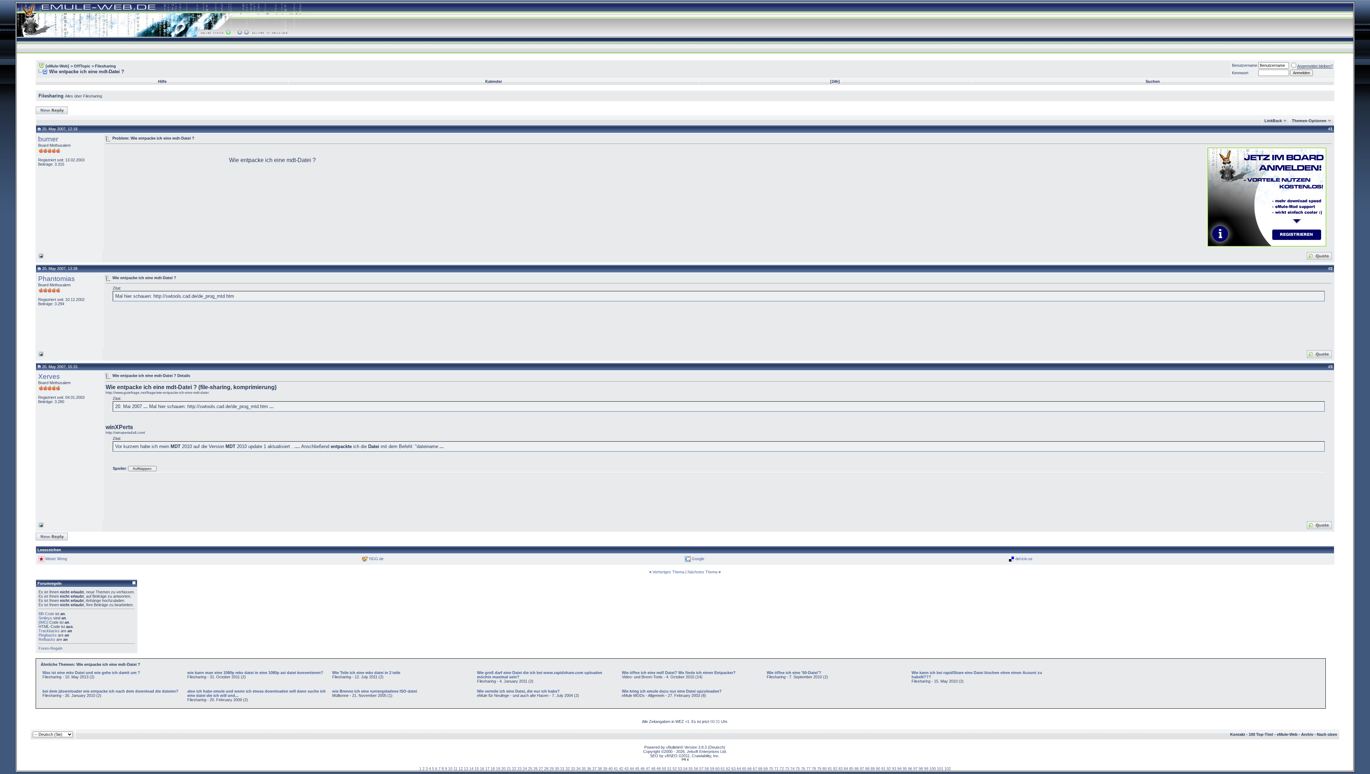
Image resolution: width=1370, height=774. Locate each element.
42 (621, 769)
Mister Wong (56, 559)
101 (940, 769)
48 (653, 769)
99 (926, 769)
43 (626, 769)
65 (744, 769)
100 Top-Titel (1261, 734)
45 (637, 769)
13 (466, 769)
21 (509, 769)
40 (610, 769)
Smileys (45, 618)
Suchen (1153, 81)
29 (551, 769)
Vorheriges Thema (668, 572)
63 (733, 769)
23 (519, 769)
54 (685, 769)
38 (600, 769)
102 (947, 769)
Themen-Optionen (1309, 121)
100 (932, 769)
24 (525, 769)
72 (782, 769)
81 (830, 769)
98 (921, 769)
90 (878, 769)
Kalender (493, 81)
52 (675, 769)
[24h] (835, 81)
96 (910, 769)
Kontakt (1237, 734)
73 (787, 769)
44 (632, 769)
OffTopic (82, 66)
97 (915, 769)
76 (803, 769)
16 (482, 769)
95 (905, 769)
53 (680, 769)
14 (471, 769)
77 (808, 769)
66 (749, 769)
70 (771, 769)
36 (589, 769)
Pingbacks (48, 635)
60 (717, 769)
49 (658, 769)
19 (498, 769)
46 (642, 769)
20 (503, 769)
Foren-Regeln (50, 648)
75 (798, 769)
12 (460, 769)
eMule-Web (1287, 734)
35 (584, 769)
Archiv (1307, 734)
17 (487, 769)
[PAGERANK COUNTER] (685, 760)
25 (530, 769)
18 (493, 769)
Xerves (49, 376)
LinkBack (1273, 121)
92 (889, 769)
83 (840, 769)
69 (765, 769)
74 (792, 769)
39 (605, 769)
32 (567, 769)
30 (557, 769)
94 (899, 769)
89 (873, 769)
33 (573, 769)
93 (894, 769)
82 (835, 769)
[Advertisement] (165, 196)
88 (867, 769)
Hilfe (162, 81)
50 (664, 769)
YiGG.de (376, 559)
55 (691, 769)
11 (455, 769)
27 (541, 769)
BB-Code (46, 614)
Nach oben (1327, 734)
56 (696, 769)
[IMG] (43, 622)
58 (707, 769)
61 (723, 769)
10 (450, 769)
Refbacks (47, 639)
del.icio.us (1023, 559)
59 (712, 769)
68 (760, 769)
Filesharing (105, 66)
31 (562, 769)
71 (776, 769)
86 (856, 769)
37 (594, 769)
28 (546, 769)
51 (669, 769)
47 (648, 769)
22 (514, 769)
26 (535, 769)
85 (851, 769)
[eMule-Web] (57, 66)
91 (883, 769)
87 (862, 769)
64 (739, 769)
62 (728, 769)
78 (814, 769)
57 (701, 769)
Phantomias (56, 278)
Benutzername (1244, 65)
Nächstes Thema (702, 572)
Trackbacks (49, 631)
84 (846, 769)
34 (578, 769)
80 (824, 769)
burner (48, 139)
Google (698, 559)
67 (755, 769)
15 (477, 769)
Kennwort (1240, 73)
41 (616, 769)
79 (819, 769)
